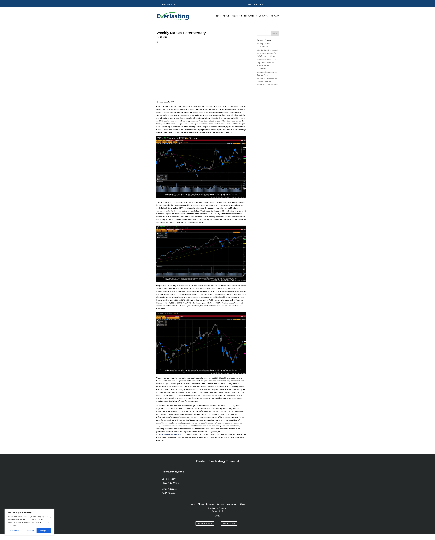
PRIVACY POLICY (204, 523)
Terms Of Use (229, 523)
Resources (249, 16)
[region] (29, 522)
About (226, 16)
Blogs (242, 504)
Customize (14, 531)
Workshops (232, 504)
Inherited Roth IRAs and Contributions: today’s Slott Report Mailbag (267, 53)
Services (235, 16)
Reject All (30, 531)
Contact (274, 16)
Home (218, 16)
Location (263, 16)
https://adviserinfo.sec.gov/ (170, 434)
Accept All (44, 531)
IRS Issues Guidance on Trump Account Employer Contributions (267, 82)
